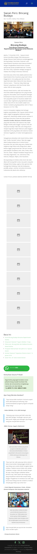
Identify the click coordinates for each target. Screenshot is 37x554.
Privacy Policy (28, 547)
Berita (14, 19)
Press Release (20, 19)
